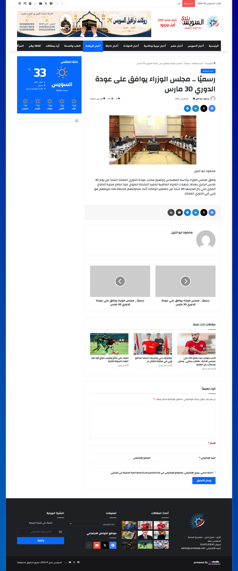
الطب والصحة (72, 45)
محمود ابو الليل (202, 99)
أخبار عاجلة (111, 45)
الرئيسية (213, 45)
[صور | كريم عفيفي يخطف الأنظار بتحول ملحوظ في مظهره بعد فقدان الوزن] (161, 535)
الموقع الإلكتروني (141, 458)
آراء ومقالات (52, 45)
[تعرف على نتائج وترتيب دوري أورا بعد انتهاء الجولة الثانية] (109, 344)
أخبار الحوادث (131, 45)
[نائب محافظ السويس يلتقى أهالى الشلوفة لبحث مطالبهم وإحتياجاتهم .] (161, 544)
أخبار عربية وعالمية (155, 45)
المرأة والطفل (15, 45)
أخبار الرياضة (93, 45)
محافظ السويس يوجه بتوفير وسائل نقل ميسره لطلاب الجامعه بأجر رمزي (146, 3)
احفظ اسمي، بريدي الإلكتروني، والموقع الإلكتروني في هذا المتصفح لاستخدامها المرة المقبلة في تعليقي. (161, 473)
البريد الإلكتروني (207, 458)
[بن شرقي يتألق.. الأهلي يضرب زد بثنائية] (129, 544)
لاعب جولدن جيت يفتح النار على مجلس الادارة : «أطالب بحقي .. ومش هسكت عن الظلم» (197, 361)
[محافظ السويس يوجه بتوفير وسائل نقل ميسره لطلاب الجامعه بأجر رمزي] (129, 525)
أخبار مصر (177, 45)
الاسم (212, 443)
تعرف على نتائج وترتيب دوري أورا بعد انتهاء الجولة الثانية (109, 360)
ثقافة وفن (35, 45)
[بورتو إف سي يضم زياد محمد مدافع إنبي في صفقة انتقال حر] (153, 344)
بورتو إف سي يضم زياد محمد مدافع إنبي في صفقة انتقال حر (153, 360)
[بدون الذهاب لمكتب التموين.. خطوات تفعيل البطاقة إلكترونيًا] (129, 535)
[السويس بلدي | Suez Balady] (188, 22)
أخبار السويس (196, 45)
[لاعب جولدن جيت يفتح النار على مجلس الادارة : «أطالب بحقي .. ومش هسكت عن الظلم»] (196, 344)
